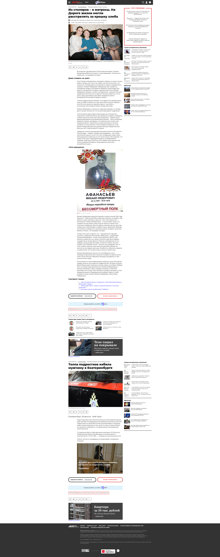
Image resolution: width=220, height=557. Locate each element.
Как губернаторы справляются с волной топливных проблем (139, 420)
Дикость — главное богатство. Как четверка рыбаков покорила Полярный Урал (138, 20)
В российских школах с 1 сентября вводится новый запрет (140, 100)
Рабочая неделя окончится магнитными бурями (138, 403)
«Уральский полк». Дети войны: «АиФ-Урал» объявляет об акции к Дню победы (85, 334)
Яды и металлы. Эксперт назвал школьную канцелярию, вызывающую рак (139, 68)
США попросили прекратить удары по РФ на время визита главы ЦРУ (140, 88)
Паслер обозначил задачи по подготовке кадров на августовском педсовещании (137, 40)
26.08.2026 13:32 (72, 361)
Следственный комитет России (76, 408)
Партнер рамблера (95, 550)
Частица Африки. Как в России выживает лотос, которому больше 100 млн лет (140, 394)
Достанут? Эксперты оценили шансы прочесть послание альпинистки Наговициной (141, 62)
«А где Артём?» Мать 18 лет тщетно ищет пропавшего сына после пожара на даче (140, 389)
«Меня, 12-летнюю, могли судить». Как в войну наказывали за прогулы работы (112, 323)
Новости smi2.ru (74, 356)
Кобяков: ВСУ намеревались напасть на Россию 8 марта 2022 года (141, 105)
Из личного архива (85, 213)
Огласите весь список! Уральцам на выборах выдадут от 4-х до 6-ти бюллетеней (137, 13)
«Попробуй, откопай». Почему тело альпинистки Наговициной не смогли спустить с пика (140, 51)
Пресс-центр (102, 525)
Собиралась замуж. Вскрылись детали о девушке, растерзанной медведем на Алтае (140, 74)
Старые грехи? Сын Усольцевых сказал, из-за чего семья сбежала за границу (141, 366)
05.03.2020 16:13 (72, 7)
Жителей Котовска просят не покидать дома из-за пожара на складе (139, 95)
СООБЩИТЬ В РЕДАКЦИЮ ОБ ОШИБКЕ (100, 527)
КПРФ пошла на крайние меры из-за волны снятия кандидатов (141, 111)
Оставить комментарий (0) (110, 296)
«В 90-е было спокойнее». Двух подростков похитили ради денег (140, 382)
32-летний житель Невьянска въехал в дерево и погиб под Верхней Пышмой (138, 26)
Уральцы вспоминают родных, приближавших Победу (84, 322)
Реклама (82, 525)
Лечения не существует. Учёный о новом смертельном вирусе (140, 376)
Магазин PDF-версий (112, 525)
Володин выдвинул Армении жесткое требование (139, 409)
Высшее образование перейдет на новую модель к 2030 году (140, 426)
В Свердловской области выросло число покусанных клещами (138, 33)
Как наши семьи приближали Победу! (94, 289)
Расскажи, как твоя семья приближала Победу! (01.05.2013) (84, 327)
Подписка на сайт (92, 525)
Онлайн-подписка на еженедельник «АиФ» (132, 525)
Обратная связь (84, 527)
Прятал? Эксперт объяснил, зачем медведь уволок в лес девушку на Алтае (140, 372)
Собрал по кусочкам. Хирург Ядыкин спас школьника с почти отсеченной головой (141, 57)
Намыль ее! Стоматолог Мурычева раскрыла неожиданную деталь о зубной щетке (140, 79)
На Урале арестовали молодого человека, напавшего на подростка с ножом (97, 463)
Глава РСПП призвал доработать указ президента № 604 (140, 414)
